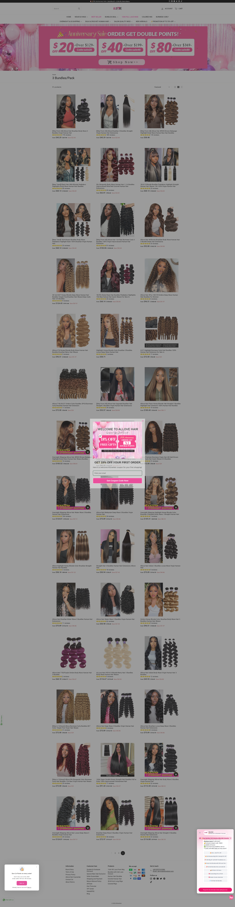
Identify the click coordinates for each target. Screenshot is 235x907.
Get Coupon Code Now (117, 481)
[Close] (143, 421)
